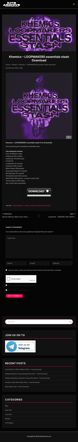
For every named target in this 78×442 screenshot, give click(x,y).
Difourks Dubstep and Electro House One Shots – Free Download (27, 378)
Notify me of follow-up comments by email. (21, 285)
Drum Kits (8, 410)
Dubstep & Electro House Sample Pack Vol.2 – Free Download (26, 374)
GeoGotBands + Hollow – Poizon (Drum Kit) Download (31, 205)
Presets (7, 419)
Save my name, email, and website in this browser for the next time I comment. (34, 270)
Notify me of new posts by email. (18, 290)
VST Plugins (9, 423)
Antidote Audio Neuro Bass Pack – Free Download (22, 382)
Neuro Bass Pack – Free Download (17, 387)
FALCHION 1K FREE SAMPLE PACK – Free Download (23, 369)
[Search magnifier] (70, 321)
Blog (6, 406)
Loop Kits (8, 414)
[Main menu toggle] (74, 4)
